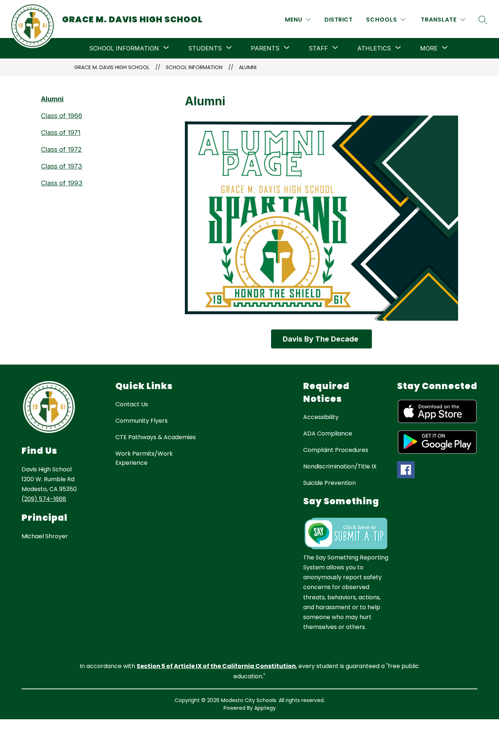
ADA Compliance (327, 433)
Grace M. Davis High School (111, 67)
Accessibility (321, 417)
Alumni (247, 67)
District (338, 19)
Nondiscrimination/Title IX (340, 466)
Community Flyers (141, 420)
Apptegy (265, 708)
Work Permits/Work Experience (144, 458)
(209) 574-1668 (44, 499)
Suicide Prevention (329, 483)
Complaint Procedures (335, 450)
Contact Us (131, 404)
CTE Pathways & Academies (155, 437)
